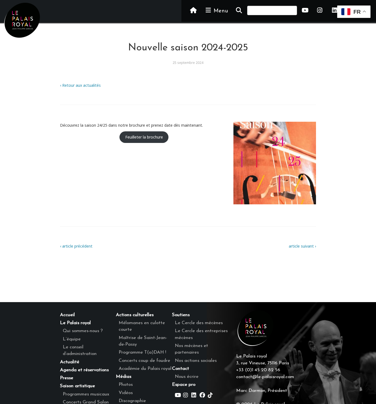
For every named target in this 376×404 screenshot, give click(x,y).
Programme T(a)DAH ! (142, 352)
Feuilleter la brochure (144, 137)
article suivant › (302, 246)
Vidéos (126, 393)
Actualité (69, 362)
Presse (66, 378)
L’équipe (72, 339)
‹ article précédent (76, 246)
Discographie (132, 400)
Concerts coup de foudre (144, 360)
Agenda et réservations (84, 370)
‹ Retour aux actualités (80, 85)
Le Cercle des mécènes (199, 323)
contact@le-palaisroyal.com (265, 377)
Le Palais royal (75, 323)
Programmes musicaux (86, 394)
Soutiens (181, 315)
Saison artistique (77, 386)
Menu (220, 11)
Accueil (67, 315)
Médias (123, 376)
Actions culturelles (135, 315)
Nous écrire (186, 376)
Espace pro (183, 384)
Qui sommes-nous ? (83, 331)
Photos (126, 384)
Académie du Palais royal (145, 368)
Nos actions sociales (196, 360)
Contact (180, 368)
